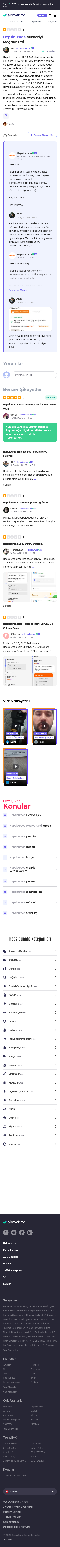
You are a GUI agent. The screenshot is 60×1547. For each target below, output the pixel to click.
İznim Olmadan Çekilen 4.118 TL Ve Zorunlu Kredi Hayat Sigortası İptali (30, 1341)
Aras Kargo (8, 1415)
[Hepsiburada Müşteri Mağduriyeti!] (44, 727)
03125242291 (37, 1461)
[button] (13, 30)
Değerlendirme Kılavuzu (16, 1526)
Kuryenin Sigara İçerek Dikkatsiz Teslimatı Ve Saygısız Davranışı (30, 1315)
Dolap (33, 1373)
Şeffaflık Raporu (12, 1270)
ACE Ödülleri (10, 1256)
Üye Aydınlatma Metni (15, 1501)
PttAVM (34, 1382)
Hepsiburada (36, 22)
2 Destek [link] (7, 606)
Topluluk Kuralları (12, 1516)
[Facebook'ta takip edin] (22, 1232)
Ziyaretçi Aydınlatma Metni (18, 1506)
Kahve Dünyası (10, 1456)
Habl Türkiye (9, 1378)
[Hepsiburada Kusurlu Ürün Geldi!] (15, 727)
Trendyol (35, 1365)
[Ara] (50, 15)
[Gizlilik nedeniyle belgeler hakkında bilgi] (6, 116)
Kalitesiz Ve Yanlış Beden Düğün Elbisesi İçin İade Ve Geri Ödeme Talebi (30, 1323)
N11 (4, 1369)
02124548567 (38, 1448)
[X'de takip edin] (6, 1232)
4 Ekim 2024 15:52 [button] (18, 637)
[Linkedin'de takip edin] (30, 1232)
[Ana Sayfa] (14, 15)
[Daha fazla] (55, 124)
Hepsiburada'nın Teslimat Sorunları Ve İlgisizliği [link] (25, 453)
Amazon (7, 1365)
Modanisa (7, 1406)
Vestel (34, 1411)
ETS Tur (34, 1419)
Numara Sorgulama (12, 1419)
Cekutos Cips (9, 1452)
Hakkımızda (10, 1243)
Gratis (6, 1373)
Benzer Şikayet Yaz (44, 135)
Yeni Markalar (10, 1392)
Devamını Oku (17, 290)
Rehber (7, 1263)
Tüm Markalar (10, 1387)
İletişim (7, 1283)
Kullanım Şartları (12, 1512)
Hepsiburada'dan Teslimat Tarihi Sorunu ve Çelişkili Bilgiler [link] (28, 625)
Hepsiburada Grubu (17, 22)
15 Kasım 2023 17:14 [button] (18, 553)
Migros (34, 1415)
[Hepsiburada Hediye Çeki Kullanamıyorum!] (15, 768)
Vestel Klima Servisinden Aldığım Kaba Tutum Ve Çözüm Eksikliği (30, 1310)
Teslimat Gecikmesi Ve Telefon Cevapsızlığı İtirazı (27, 1328)
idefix (33, 1378)
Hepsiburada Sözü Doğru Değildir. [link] (23, 543)
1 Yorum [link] (7, 485)
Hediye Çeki (52, 22)
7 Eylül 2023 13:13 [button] (17, 418)
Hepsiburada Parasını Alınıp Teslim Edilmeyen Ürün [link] (29, 406)
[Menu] (55, 15)
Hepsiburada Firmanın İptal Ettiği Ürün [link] (25, 502)
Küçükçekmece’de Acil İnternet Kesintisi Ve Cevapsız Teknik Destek (30, 1345)
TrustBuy (7, 1539)
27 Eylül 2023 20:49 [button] (19, 51)
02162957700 (38, 1452)
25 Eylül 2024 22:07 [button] (19, 512)
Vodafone (7, 1424)
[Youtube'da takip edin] (14, 1232)
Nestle (34, 1456)
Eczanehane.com (11, 1382)
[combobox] (30, 1491)
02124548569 (10, 1443)
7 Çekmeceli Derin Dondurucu (16, 1475)
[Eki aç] (30, 319)
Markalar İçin (10, 1250)
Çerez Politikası (11, 1522)
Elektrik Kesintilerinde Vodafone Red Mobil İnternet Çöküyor (30, 1332)
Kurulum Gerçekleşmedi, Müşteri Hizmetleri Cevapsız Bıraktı (30, 1336)
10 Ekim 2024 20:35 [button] (18, 465)
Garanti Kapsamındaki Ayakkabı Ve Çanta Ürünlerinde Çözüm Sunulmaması (30, 1319)
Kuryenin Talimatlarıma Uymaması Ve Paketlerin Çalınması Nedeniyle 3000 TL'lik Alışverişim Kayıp (30, 1306)
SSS (5, 1277)
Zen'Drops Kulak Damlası (15, 1461)
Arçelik (6, 1411)
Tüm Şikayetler (10, 1350)
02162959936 (10, 1448)
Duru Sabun (36, 1443)
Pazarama (35, 1369)
